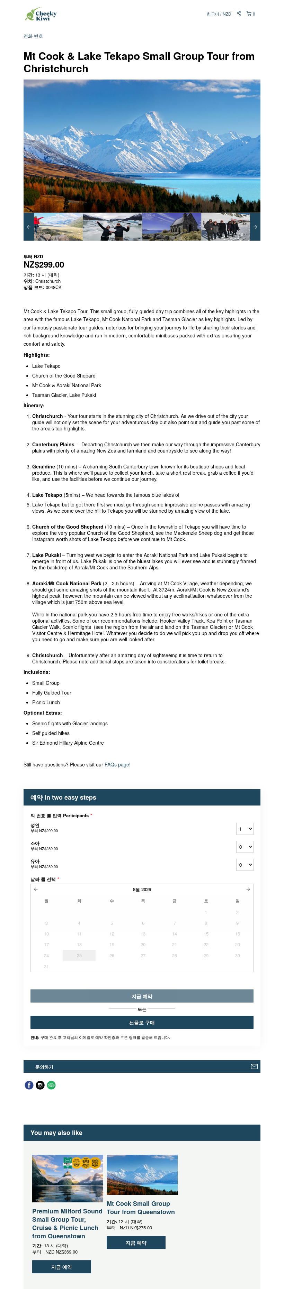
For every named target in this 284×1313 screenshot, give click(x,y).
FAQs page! (118, 764)
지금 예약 (61, 1266)
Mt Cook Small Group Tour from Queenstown (141, 1207)
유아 (44, 863)
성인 (44, 827)
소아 (44, 845)
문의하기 (44, 1066)
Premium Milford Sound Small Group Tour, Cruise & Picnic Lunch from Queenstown (67, 1223)
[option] (53, 227)
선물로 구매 (142, 1022)
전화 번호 (33, 35)
